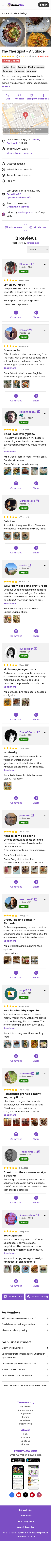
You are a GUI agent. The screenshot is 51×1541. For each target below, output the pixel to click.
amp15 (23, 990)
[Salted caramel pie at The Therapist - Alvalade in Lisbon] (17, 960)
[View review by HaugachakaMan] (11, 417)
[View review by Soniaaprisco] (11, 1219)
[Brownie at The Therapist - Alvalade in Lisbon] (25, 471)
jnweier (23, 330)
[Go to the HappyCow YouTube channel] (18, 1494)
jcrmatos (24, 815)
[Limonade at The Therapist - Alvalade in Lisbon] (35, 471)
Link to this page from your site (19, 1363)
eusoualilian (26, 648)
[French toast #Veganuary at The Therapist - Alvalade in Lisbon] (7, 619)
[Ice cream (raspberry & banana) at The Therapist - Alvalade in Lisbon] (25, 960)
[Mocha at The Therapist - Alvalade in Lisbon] (25, 536)
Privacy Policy (25, 1510)
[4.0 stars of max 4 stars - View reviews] (7, 56)
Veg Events (25, 1413)
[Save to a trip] (41, 21)
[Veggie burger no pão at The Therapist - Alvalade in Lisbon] (43, 870)
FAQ (25, 1434)
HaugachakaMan (28, 411)
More (5, 86)
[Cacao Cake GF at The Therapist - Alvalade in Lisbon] (7, 960)
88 (8, 20)
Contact (25, 1437)
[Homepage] (15, 5)
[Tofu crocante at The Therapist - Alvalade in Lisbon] (17, 1269)
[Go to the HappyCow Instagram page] (39, 1494)
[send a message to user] (33, 264)
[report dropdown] (45, 264)
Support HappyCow (26, 1527)
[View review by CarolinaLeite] (11, 504)
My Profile (25, 1406)
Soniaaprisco (25, 212)
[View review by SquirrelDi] (11, 1077)
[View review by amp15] (11, 994)
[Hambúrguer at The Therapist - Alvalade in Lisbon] (35, 1269)
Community (25, 1402)
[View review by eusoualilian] (11, 652)
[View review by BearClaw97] (11, 903)
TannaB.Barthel (28, 732)
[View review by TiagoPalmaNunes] (11, 1155)
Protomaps (21, 129)
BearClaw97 (14, 194)
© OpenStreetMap (34, 129)
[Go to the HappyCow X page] (25, 1494)
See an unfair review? (13, 1369)
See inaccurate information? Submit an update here (23, 1355)
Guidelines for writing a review (18, 1324)
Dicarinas (24, 264)
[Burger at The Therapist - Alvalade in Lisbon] (17, 471)
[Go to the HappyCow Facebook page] (11, 1494)
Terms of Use (25, 1515)
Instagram (31, 99)
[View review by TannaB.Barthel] (11, 736)
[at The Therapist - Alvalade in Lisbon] (7, 384)
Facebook (43, 99)
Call (8, 99)
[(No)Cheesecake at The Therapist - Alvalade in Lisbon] (25, 870)
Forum (25, 1417)
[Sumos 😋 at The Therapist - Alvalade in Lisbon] (7, 1269)
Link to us (25, 1441)
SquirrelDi (25, 1073)
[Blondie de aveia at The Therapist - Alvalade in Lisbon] (17, 870)
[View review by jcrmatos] (11, 819)
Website (19, 99)
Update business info (19, 197)
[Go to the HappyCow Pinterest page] (32, 1494)
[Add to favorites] (47, 21)
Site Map (25, 1444)
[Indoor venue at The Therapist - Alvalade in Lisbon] (35, 960)
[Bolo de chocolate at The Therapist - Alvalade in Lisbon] (43, 1269)
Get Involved (25, 1423)
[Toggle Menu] (3, 5)
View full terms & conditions (17, 1375)
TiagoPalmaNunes (28, 1151)
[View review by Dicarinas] (11, 268)
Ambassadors (25, 1410)
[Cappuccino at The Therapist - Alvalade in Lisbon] (43, 471)
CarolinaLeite (27, 500)
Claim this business (18, 206)
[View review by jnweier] (11, 334)
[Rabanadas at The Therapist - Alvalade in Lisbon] (17, 536)
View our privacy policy (14, 1330)
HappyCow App (25, 1451)
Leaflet (12, 129)
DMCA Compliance (25, 1521)
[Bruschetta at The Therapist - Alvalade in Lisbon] (7, 471)
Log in (43, 4)
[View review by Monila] (11, 569)
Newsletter (25, 1420)
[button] (25, 115)
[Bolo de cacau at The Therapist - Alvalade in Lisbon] (35, 870)
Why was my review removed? (19, 1318)
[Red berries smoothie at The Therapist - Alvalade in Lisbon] (7, 870)
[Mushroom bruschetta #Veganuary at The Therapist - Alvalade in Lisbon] (17, 619)
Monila (23, 565)
